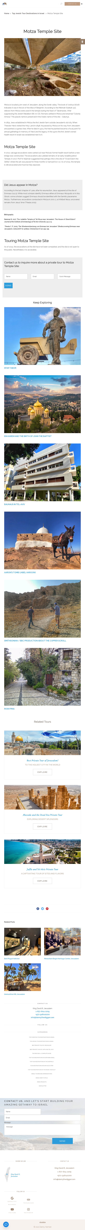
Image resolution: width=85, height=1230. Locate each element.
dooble (42, 1222)
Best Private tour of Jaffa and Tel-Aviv (42, 1049)
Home (6, 13)
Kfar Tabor (10, 368)
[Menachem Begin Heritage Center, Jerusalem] (62, 941)
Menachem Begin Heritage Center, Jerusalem (61, 959)
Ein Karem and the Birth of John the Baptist (28, 436)
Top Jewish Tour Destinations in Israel (28, 13)
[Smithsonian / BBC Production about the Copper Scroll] (42, 608)
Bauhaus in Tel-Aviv (14, 504)
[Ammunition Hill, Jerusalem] (22, 977)
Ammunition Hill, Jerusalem (14, 994)
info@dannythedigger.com (42, 1017)
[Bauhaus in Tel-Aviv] (42, 472)
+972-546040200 (42, 1014)
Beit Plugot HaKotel (11, 959)
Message (7, 1122)
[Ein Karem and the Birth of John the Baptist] (42, 404)
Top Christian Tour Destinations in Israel (41, 1037)
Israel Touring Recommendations (41, 1073)
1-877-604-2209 (42, 1011)
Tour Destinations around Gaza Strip (41, 1065)
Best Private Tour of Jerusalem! (41, 1045)
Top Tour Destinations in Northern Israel (42, 1057)
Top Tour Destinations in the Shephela (42, 1061)
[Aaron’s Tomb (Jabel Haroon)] (42, 540)
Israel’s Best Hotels (42, 1077)
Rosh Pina (9, 709)
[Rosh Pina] (42, 677)
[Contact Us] (6, 1224)
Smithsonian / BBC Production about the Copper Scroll (35, 640)
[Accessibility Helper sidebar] (82, 41)
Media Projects (41, 1082)
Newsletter (42, 1086)
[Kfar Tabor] (42, 336)
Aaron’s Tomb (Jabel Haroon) (20, 572)
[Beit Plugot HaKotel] (22, 941)
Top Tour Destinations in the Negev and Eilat (41, 1069)
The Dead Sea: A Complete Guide (41, 1053)
